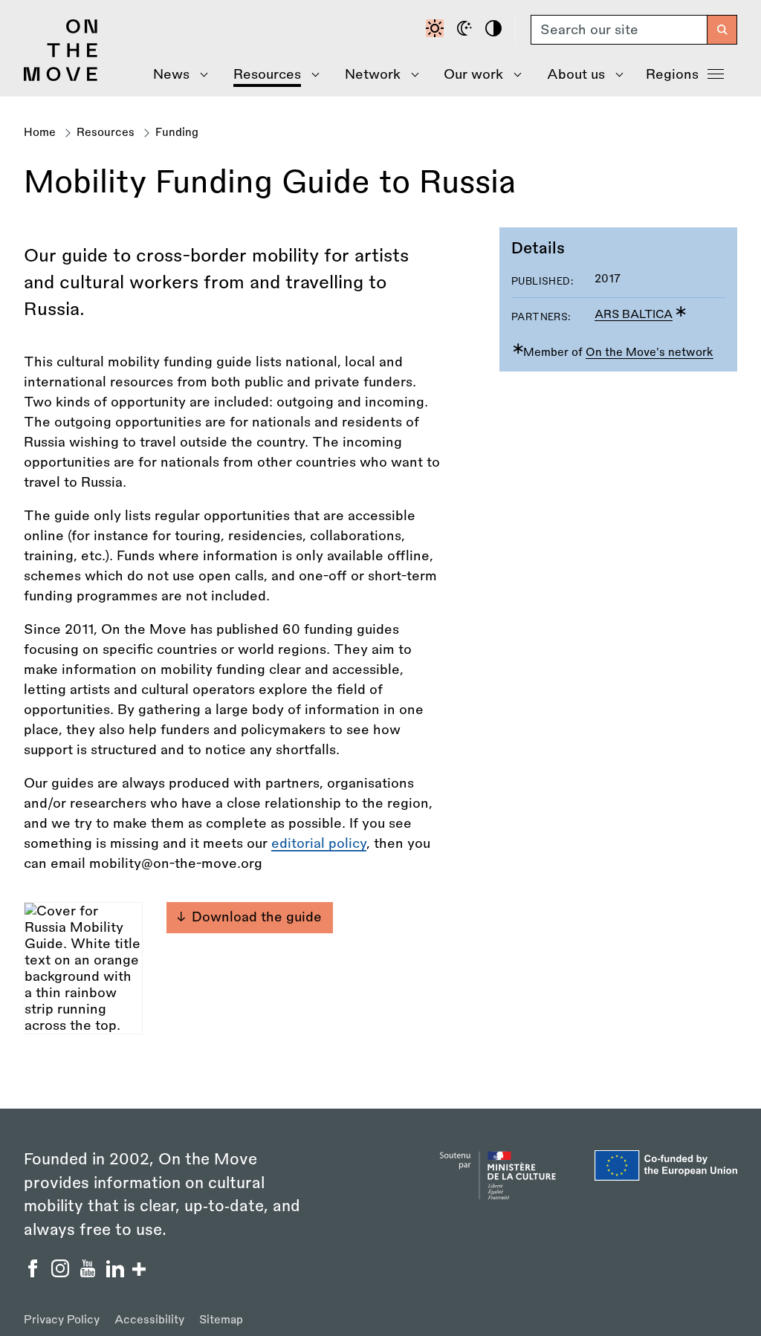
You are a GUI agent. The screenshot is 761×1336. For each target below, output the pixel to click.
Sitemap (221, 1320)
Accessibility (149, 1320)
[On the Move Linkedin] (117, 1273)
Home (40, 132)
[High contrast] (496, 30)
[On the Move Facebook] (34, 1273)
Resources (106, 132)
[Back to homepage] (61, 77)
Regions (672, 74)
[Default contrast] (437, 30)
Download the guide (257, 917)
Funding (176, 132)
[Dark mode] (467, 30)
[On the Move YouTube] (89, 1273)
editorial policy (318, 843)
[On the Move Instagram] (62, 1273)
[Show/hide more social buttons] (139, 1271)
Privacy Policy (62, 1320)
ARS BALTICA (634, 314)
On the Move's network (649, 352)
